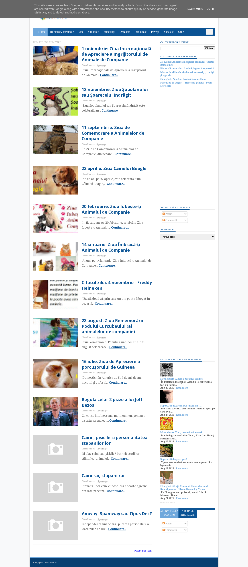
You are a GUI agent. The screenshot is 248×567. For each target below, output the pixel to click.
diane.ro (53, 562)
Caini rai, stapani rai (103, 475)
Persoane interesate (187, 513)
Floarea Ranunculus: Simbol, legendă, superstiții (187, 68)
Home (41, 31)
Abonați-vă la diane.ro (169, 513)
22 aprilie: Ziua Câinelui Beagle (114, 168)
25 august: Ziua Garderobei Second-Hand (183, 79)
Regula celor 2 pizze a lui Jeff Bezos (112, 402)
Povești (155, 31)
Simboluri (93, 31)
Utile (181, 31)
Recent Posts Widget (167, 502)
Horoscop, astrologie (62, 31)
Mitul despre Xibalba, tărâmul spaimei (181, 378)
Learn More (195, 8)
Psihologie (141, 31)
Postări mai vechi (143, 550)
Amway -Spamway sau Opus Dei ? (117, 513)
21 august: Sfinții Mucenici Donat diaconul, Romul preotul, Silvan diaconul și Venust (184, 488)
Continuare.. (109, 75)
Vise (80, 31)
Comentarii (171, 220)
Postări (168, 214)
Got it (210, 8)
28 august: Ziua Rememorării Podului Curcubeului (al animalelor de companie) (112, 326)
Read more (182, 387)
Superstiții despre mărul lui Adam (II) (181, 405)
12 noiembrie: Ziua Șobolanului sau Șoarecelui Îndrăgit (115, 92)
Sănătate (169, 31)
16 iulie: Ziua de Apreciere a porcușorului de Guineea (111, 364)
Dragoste (125, 31)
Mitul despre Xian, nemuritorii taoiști (181, 432)
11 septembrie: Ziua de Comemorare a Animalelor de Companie (113, 132)
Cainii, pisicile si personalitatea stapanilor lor (114, 440)
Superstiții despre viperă (173, 459)
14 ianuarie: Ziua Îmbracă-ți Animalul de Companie (111, 247)
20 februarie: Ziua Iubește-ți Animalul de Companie (111, 209)
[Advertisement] (187, 146)
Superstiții (109, 31)
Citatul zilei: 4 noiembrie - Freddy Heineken (117, 285)
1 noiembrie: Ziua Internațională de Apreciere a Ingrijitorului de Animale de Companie (116, 54)
